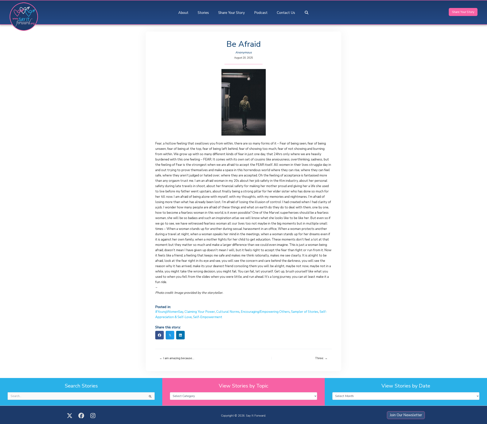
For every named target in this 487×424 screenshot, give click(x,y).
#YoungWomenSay (169, 312)
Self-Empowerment (207, 317)
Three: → (321, 358)
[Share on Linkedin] (180, 335)
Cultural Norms (228, 312)
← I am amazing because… (176, 358)
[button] (306, 13)
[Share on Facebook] (159, 335)
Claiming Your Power (200, 312)
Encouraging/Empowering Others (265, 312)
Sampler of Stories (304, 312)
